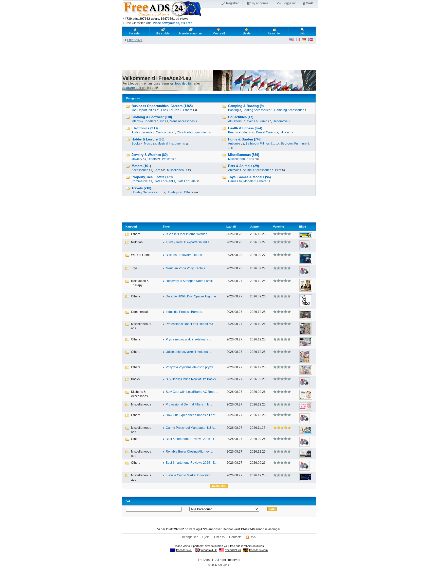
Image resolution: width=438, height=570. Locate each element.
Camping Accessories (289, 110)
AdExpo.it (223, 564)
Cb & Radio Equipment (192, 132)
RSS (253, 537)
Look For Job (170, 110)
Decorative (280, 121)
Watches (168, 159)
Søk (302, 33)
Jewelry (137, 159)
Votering (278, 226)
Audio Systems (142, 132)
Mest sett (219, 33)
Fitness (284, 132)
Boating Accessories (256, 110)
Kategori (131, 226)
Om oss (219, 537)
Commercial (140, 181)
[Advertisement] (260, 17)
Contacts (235, 537)
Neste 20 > (219, 485)
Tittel (166, 226)
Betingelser (190, 537)
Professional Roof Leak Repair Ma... (190, 324)
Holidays (173, 192)
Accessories (140, 170)
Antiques (234, 143)
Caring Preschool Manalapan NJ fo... (191, 428)
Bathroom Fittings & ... (261, 143)
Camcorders (164, 132)
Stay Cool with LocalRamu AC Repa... (192, 392)
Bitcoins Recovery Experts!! (184, 255)
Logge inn (290, 3)
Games (233, 181)
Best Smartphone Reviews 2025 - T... (191, 439)
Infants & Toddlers (144, 121)
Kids (163, 121)
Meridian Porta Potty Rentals (185, 268)
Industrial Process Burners (184, 312)
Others (187, 110)
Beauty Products (239, 132)
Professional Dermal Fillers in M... (189, 404)
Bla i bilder (163, 33)
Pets (278, 170)
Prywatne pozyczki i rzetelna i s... (188, 339)
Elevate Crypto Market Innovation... (190, 475)
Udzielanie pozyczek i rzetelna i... (189, 352)
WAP (309, 3)
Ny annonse (259, 3)
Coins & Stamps (258, 121)
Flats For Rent (163, 181)
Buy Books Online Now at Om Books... (192, 379)
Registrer (232, 3)
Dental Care (264, 132)
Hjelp (206, 537)
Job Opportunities (144, 110)
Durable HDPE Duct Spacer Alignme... (192, 296)
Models (248, 181)
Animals (233, 170)
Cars (157, 170)
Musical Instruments (171, 143)
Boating (233, 110)
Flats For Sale (186, 181)
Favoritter (274, 33)
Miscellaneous (177, 170)
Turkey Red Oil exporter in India (187, 242)
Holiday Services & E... (147, 192)
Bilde (302, 226)
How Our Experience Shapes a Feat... (191, 415)
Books (136, 143)
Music (148, 143)
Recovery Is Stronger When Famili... (190, 281)
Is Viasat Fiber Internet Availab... (188, 234)
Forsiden (135, 33)
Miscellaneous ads (241, 159)
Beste (247, 33)
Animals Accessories (257, 170)
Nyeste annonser (191, 33)
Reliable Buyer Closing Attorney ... (189, 451)
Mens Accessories (182, 121)
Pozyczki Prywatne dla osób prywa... (191, 367)
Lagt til (231, 226)
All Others (235, 121)
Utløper (255, 226)
